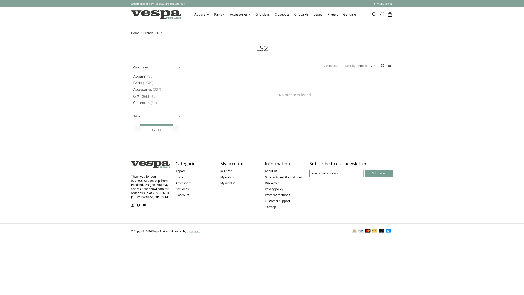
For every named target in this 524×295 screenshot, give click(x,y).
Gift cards (301, 14)
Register (226, 171)
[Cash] (354, 231)
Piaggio (333, 14)
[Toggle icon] (374, 14)
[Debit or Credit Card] (381, 231)
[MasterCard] (367, 231)
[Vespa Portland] (156, 14)
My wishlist (227, 183)
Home (135, 33)
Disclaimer (272, 183)
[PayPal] (374, 231)
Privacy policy (274, 189)
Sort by (350, 66)
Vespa (318, 14)
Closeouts (282, 14)
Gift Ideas (262, 14)
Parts (137, 82)
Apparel (139, 76)
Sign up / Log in (383, 4)
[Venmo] (388, 231)
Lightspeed (193, 231)
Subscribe (378, 173)
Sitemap (270, 207)
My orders (227, 177)
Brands (148, 33)
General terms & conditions (283, 177)
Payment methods (277, 195)
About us (271, 171)
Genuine (349, 14)
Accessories (142, 89)
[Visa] (361, 231)
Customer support (277, 201)
